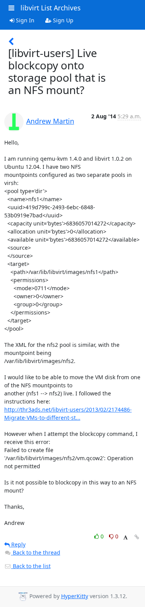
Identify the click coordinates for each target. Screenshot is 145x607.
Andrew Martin (50, 121)
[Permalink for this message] (137, 537)
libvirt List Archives (50, 7)
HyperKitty (74, 596)
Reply (18, 544)
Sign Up (62, 20)
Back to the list (31, 566)
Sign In (24, 20)
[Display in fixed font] (125, 537)
